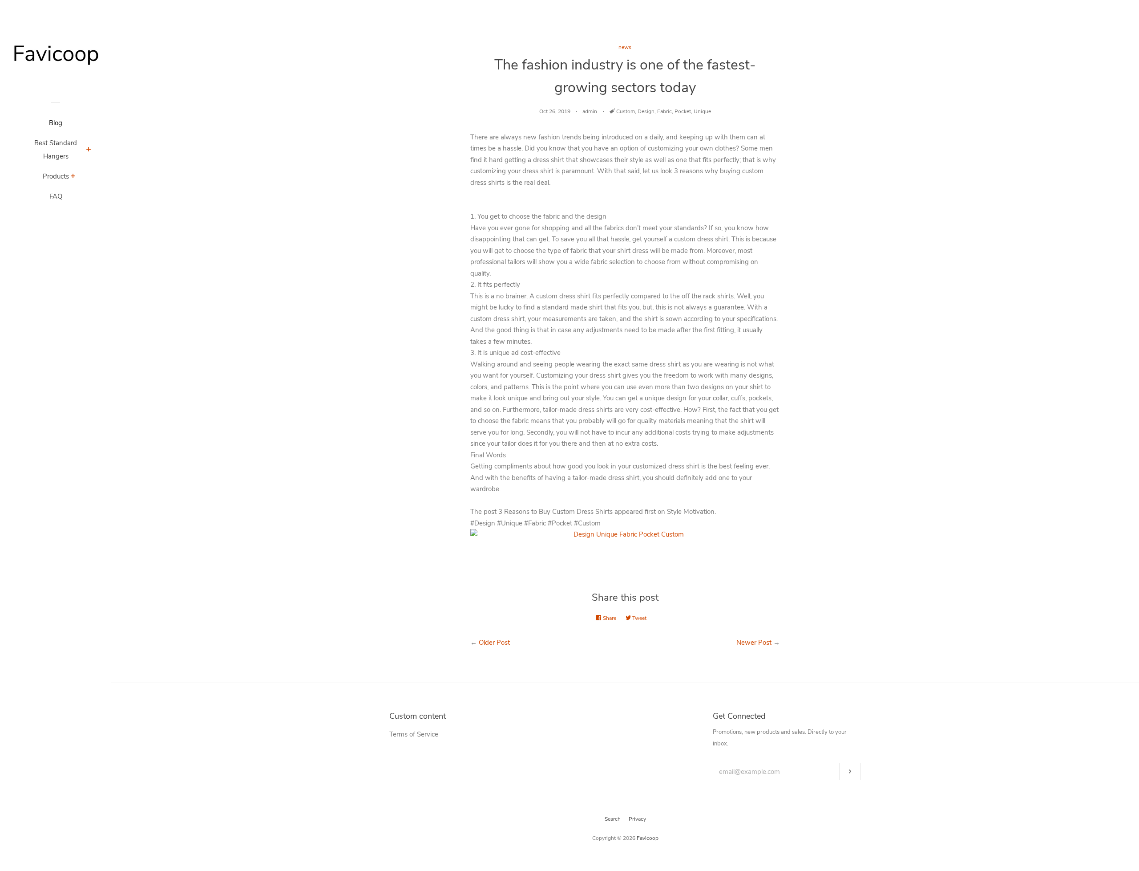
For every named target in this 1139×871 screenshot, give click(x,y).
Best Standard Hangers (55, 149)
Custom (625, 111)
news (624, 47)
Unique (702, 111)
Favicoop (647, 838)
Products (56, 176)
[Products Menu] (73, 177)
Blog (55, 122)
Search (613, 818)
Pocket (683, 111)
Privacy (637, 818)
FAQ (55, 196)
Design (646, 111)
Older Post (494, 642)
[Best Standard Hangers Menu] (89, 150)
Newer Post (753, 642)
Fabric (664, 111)
